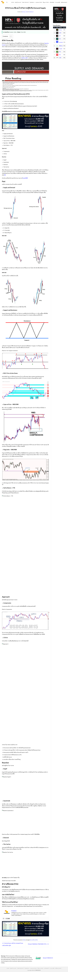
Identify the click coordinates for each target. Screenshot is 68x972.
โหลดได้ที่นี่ (25, 178)
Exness (60, 29)
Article (24, 939)
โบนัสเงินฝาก (32, 2)
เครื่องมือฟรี (52, 2)
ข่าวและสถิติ (57, 2)
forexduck (31, 11)
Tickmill (60, 48)
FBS (60, 51)
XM (59, 35)
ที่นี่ (5, 175)
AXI (60, 54)
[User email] (8, 918)
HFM (60, 32)
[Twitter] (5, 918)
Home (12, 2)
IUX (60, 38)
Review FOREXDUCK (48, 957)
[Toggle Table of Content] (10, 36)
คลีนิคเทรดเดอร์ (64, 2)
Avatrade (61, 42)
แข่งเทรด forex (38, 2)
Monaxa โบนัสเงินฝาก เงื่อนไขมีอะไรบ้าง (37, 944)
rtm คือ (36, 939)
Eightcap (60, 45)
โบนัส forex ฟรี (25, 2)
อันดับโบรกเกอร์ (18, 2)
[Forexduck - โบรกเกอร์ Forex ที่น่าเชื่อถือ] (2, 2)
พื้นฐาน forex (46, 2)
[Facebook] (3, 918)
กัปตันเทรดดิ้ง (24, 57)
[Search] (6, 2)
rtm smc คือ (32, 939)
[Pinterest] (7, 918)
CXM (60, 57)
